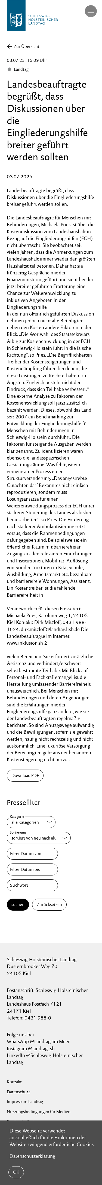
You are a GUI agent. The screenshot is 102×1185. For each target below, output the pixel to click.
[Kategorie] (31, 822)
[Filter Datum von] (32, 854)
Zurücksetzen (49, 904)
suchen (17, 904)
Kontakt (14, 1081)
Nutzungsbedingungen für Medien (38, 1111)
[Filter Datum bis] (32, 869)
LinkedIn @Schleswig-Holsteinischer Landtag (45, 1058)
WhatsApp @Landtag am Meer (38, 1041)
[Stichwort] (32, 885)
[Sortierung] (39, 838)
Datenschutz (18, 1091)
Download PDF (25, 775)
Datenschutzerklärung (32, 1156)
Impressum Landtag (25, 1101)
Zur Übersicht (26, 46)
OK (16, 1172)
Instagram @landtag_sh (31, 1048)
